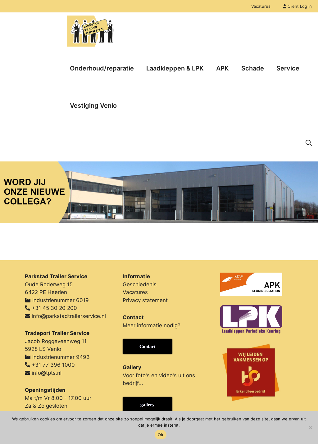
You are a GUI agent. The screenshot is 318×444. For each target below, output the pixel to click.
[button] (308, 142)
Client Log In (299, 6)
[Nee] (310, 427)
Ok (160, 434)
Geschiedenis (140, 284)
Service (287, 68)
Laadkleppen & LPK (175, 68)
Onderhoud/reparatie (102, 68)
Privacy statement (145, 300)
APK (222, 68)
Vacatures (260, 6)
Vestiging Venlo (93, 105)
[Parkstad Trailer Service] (91, 31)
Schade (252, 68)
